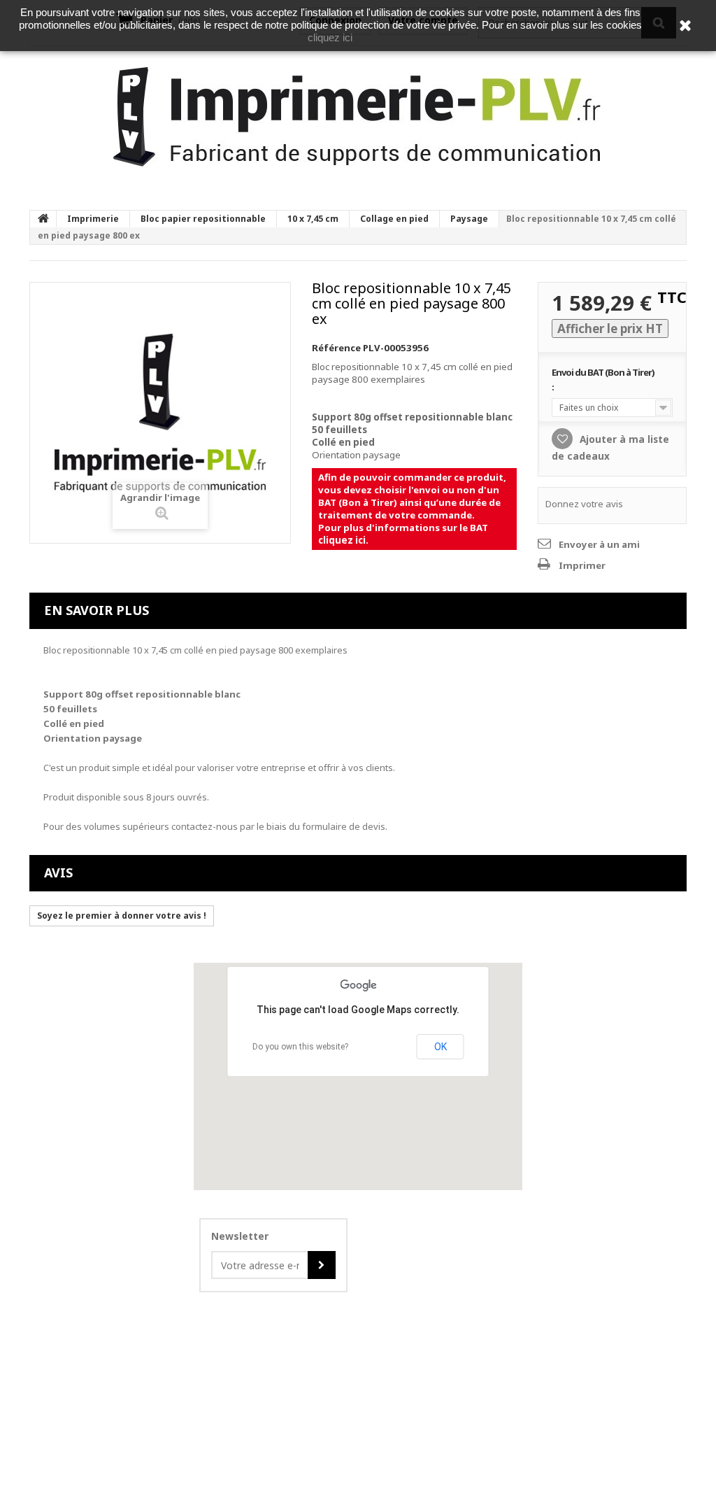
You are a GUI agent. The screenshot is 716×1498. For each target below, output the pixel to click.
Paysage (469, 219)
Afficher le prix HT (610, 328)
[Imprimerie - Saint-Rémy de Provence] (358, 117)
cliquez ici (342, 540)
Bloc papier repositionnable (203, 219)
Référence (336, 347)
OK (440, 1046)
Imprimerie (93, 219)
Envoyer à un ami (599, 544)
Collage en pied (394, 219)
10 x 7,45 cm (312, 219)
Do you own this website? (300, 1047)
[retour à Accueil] (43, 219)
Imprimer (582, 565)
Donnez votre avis (584, 503)
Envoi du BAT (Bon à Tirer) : (603, 379)
